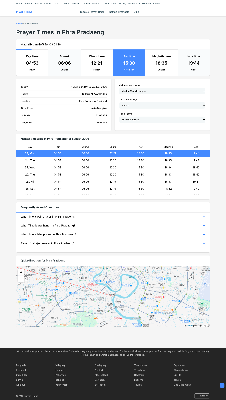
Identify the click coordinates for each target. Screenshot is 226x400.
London (65, 3)
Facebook (102, 334)
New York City (118, 3)
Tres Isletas (140, 365)
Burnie (19, 380)
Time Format (126, 113)
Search (208, 11)
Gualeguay (100, 365)
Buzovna (138, 380)
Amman (157, 3)
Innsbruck (21, 370)
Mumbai (146, 3)
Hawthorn (139, 375)
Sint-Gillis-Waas (182, 384)
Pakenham (61, 375)
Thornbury (139, 370)
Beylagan (100, 380)
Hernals (59, 370)
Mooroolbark (101, 375)
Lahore (47, 3)
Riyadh (28, 3)
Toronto (85, 3)
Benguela (21, 365)
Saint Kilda (21, 375)
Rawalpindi (134, 3)
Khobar (75, 3)
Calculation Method (130, 85)
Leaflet (190, 326)
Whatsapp (124, 334)
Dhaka (95, 3)
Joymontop (62, 384)
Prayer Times (24, 11)
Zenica (177, 380)
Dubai (19, 3)
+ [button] (21, 272)
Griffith (177, 375)
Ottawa (105, 3)
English (204, 395)
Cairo (56, 3)
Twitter (109, 334)
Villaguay (60, 365)
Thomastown (181, 370)
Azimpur (20, 384)
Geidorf (99, 370)
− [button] (21, 279)
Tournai (138, 384)
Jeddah (38, 3)
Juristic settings (128, 99)
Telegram (116, 334)
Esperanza (179, 365)
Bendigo (60, 380)
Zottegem (100, 384)
